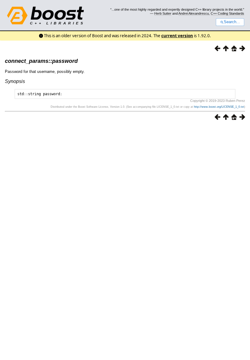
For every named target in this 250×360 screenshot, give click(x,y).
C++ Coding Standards (227, 13)
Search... (232, 22)
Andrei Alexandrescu (193, 13)
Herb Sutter (162, 13)
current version (177, 35)
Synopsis (15, 81)
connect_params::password (41, 61)
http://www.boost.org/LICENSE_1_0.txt (219, 106)
